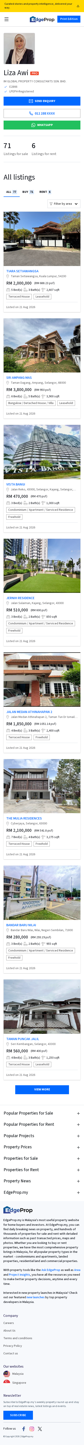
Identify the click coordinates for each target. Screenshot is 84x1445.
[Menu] (6, 19)
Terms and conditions (17, 1338)
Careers (8, 1323)
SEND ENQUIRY (45, 101)
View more (42, 1089)
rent (44, 192)
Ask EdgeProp (50, 1270)
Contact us (10, 1353)
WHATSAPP (45, 125)
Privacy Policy (12, 1346)
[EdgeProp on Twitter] (40, 1428)
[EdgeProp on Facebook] (24, 1428)
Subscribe (18, 1415)
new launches (36, 1297)
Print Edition (69, 19)
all (11, 192)
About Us (9, 1330)
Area (76, 1270)
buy (27, 192)
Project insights (19, 1275)
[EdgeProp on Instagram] (32, 1428)
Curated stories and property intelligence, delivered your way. (38, 6)
